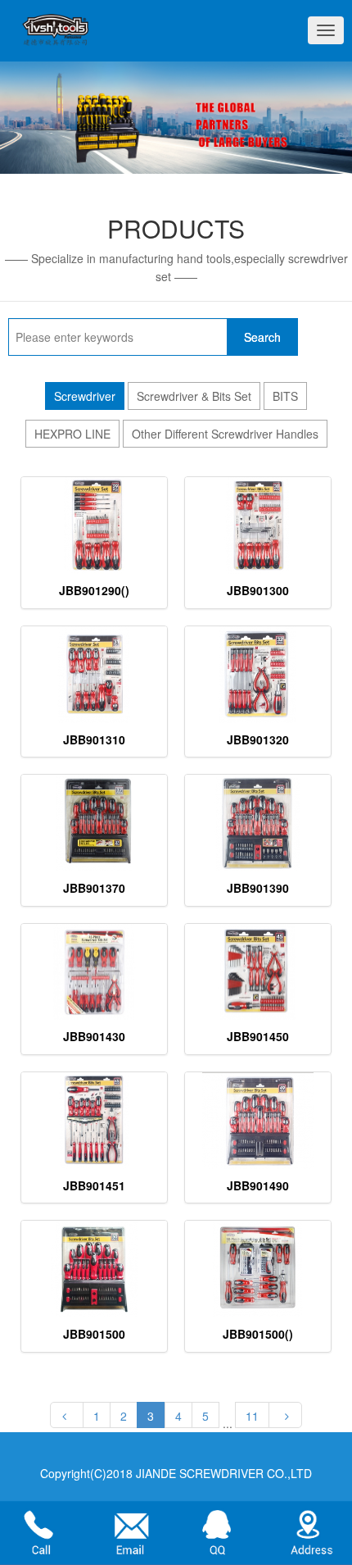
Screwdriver (84, 396)
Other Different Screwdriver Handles (225, 433)
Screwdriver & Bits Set (194, 396)
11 (252, 1416)
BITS (285, 396)
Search (262, 337)
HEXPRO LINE (72, 433)
